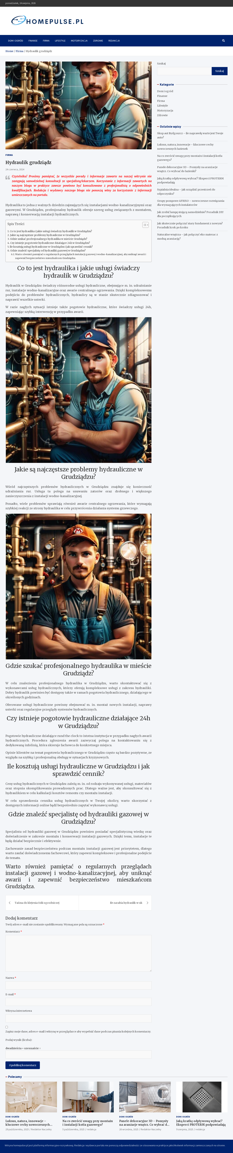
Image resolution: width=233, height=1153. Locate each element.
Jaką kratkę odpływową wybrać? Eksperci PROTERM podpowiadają (201, 1122)
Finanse (33, 40)
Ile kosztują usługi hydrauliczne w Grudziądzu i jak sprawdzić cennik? (51, 246)
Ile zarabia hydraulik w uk (126, 902)
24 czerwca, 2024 (14, 169)
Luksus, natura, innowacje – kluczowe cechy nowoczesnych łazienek (27, 1124)
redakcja (91, 1129)
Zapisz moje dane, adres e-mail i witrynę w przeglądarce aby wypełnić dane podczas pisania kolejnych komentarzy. (78, 1031)
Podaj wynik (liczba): (18, 1040)
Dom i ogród (15, 40)
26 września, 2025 (128, 1129)
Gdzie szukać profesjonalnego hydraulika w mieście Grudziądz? (48, 239)
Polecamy (15, 1077)
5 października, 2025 (73, 1129)
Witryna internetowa (18, 1010)
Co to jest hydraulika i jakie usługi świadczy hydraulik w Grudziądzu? (51, 231)
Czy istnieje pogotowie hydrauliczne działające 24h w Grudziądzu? (50, 243)
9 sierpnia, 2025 (184, 1129)
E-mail (10, 994)
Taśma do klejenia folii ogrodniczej (37, 902)
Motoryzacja (79, 40)
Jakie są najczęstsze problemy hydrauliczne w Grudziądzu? (45, 235)
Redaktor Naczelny (41, 1129)
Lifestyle (60, 40)
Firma (46, 40)
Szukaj (161, 63)
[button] (144, 225)
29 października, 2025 (17, 1129)
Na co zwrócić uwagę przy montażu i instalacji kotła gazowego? (87, 1122)
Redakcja (114, 40)
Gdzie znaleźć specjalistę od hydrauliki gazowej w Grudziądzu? (48, 250)
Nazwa (10, 977)
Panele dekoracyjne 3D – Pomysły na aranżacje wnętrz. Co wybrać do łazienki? (144, 1124)
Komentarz (13, 931)
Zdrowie (98, 40)
